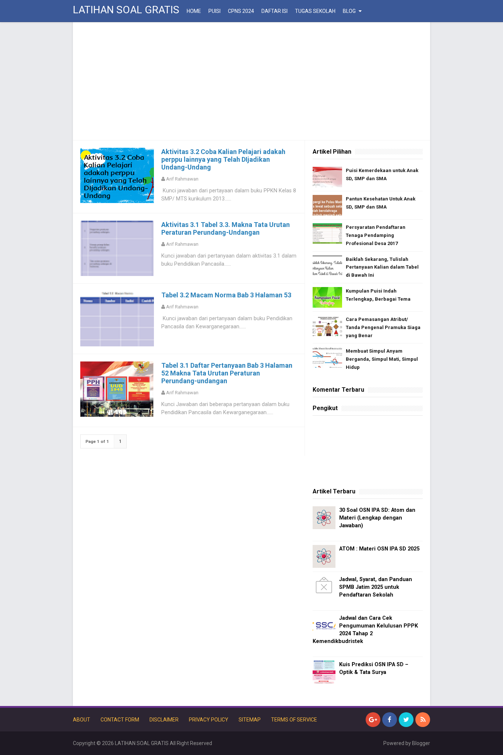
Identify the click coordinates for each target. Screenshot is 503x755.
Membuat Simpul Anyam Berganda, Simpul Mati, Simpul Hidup (382, 359)
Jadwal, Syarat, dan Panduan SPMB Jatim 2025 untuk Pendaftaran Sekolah (375, 587)
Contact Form (120, 720)
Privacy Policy (208, 720)
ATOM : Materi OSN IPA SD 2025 (379, 549)
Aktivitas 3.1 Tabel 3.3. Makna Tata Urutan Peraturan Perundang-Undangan (225, 228)
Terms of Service (294, 720)
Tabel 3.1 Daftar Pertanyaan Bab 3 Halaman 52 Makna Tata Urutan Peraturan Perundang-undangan (226, 373)
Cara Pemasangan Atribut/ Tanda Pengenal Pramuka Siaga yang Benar (383, 327)
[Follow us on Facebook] (389, 719)
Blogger (421, 743)
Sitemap (250, 720)
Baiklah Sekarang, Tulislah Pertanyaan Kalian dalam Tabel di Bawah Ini (382, 267)
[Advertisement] (251, 81)
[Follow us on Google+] (373, 719)
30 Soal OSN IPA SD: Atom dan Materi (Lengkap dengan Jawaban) (377, 518)
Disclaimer (164, 720)
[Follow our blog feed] (422, 719)
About (81, 720)
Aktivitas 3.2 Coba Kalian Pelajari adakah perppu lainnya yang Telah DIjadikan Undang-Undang (223, 159)
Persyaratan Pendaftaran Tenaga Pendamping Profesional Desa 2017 (375, 235)
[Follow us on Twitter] (406, 719)
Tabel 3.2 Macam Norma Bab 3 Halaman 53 (226, 295)
